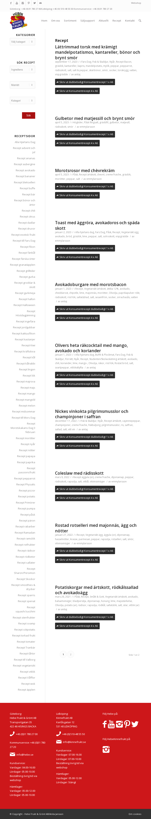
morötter (60, 179)
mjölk (106, 66)
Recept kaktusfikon (23, 333)
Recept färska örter (23, 259)
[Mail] (40, 3)
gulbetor (114, 122)
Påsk (86, 122)
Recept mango (26, 393)
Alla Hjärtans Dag (25, 142)
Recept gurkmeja (25, 293)
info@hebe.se (25, 754)
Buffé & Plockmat (104, 354)
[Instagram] (23, 3)
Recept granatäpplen (22, 264)
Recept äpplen (26, 689)
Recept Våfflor (26, 677)
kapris (81, 66)
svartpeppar (62, 367)
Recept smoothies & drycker (23, 587)
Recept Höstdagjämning (25, 313)
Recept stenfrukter (24, 617)
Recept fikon (27, 247)
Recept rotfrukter (25, 544)
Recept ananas (26, 158)
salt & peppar (80, 70)
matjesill (125, 122)
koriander (66, 363)
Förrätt (69, 359)
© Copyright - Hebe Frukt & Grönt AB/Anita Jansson (36, 813)
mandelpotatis (94, 66)
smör (105, 70)
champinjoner (63, 425)
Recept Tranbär (26, 647)
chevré (101, 174)
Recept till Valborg (24, 659)
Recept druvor (26, 228)
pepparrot (126, 66)
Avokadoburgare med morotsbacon (90, 284)
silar (125, 605)
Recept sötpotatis (24, 629)
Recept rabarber (25, 526)
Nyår (112, 61)
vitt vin (71, 429)
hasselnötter (62, 539)
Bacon (127, 61)
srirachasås (123, 297)
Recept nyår (28, 444)
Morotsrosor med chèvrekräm (85, 170)
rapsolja (72, 481)
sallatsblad (83, 297)
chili (57, 363)
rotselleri (116, 539)
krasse (73, 539)
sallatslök (111, 605)
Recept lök (29, 375)
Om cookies (135, 813)
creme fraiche (113, 174)
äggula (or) (88, 477)
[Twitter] (34, 3)
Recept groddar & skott (24, 285)
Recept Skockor (26, 579)
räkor (101, 363)
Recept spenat (26, 601)
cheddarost (61, 293)
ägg (136, 232)
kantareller (70, 66)
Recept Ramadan (25, 532)
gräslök (59, 66)
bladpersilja (79, 601)
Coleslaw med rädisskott (79, 473)
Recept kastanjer (25, 339)
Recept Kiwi (28, 345)
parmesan (84, 539)
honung (105, 601)
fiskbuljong (94, 425)
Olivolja (113, 293)
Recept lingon (27, 369)
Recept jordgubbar (24, 327)
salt (69, 70)
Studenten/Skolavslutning (103, 359)
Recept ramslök (26, 538)
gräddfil (103, 122)
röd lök (71, 297)
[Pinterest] (28, 3)
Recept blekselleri (24, 182)
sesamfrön (101, 297)
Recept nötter (27, 450)
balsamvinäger (63, 601)
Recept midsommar (23, 411)
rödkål (101, 605)
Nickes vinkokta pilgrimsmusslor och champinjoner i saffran (91, 414)
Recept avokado (25, 170)
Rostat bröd (121, 363)
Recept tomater (26, 641)
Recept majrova (26, 381)
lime (84, 236)
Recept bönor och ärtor (24, 202)
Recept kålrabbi (26, 363)
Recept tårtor (27, 653)
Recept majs (28, 387)
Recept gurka (27, 277)
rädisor (82, 605)
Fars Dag (86, 61)
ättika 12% (113, 288)
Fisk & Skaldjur (100, 61)
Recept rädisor (26, 550)
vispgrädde (61, 74)
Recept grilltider (26, 271)
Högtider (78, 122)
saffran (129, 425)
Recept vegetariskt (24, 665)
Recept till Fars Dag (24, 240)
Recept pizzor (27, 490)
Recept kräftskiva (24, 351)
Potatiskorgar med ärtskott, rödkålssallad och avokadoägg (96, 590)
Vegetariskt (127, 232)
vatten (133, 70)
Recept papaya (26, 456)
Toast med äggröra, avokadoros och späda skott (97, 225)
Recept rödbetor (25, 556)
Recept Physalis (25, 484)
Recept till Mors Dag (23, 417)
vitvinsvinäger (97, 481)
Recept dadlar (26, 222)
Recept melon (27, 405)
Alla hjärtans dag (84, 232)
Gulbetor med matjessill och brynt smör (95, 118)
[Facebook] (11, 3)
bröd (69, 236)
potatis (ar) (71, 605)
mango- (83, 363)
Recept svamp (26, 623)
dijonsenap (117, 477)
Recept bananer (25, 176)
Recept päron (27, 520)
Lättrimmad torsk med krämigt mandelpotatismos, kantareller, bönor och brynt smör (97, 52)
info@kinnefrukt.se (74, 742)
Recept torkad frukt (23, 635)
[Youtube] (17, 3)
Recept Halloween (24, 305)
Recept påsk (27, 514)
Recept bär (28, 194)
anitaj (77, 74)
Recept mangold (25, 399)
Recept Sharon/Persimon (24, 571)
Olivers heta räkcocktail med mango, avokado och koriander (91, 348)
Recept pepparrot (24, 478)
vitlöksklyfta (76, 367)
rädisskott (60, 70)
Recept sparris (26, 595)
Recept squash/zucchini (25, 609)
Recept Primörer (25, 502)
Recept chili (28, 210)
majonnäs (90, 293)
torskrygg (123, 70)
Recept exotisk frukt (23, 234)
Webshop (136, 2)
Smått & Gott (97, 596)
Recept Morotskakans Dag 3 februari (23, 428)
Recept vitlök (27, 671)
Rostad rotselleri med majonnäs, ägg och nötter (96, 527)
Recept (120, 61)
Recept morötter (25, 438)
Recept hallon (27, 299)
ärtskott (91, 174)
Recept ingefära (25, 321)
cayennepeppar (131, 421)
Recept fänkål (27, 252)
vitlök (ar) (134, 605)
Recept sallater (26, 562)
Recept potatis (26, 496)
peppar (114, 66)
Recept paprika (26, 462)
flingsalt (94, 122)
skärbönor (95, 70)
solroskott (108, 236)
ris (122, 425)
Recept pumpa (26, 508)
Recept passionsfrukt (26, 470)
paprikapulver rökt (129, 293)
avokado (60, 236)
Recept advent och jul (24, 150)
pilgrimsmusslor (111, 425)
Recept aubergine (24, 164)
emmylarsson (87, 126)
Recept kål (29, 357)
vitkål (86, 481)
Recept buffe (27, 188)
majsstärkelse (124, 601)
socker (113, 70)
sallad (58, 429)
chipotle (73, 293)
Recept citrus (27, 216)
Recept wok (28, 683)
